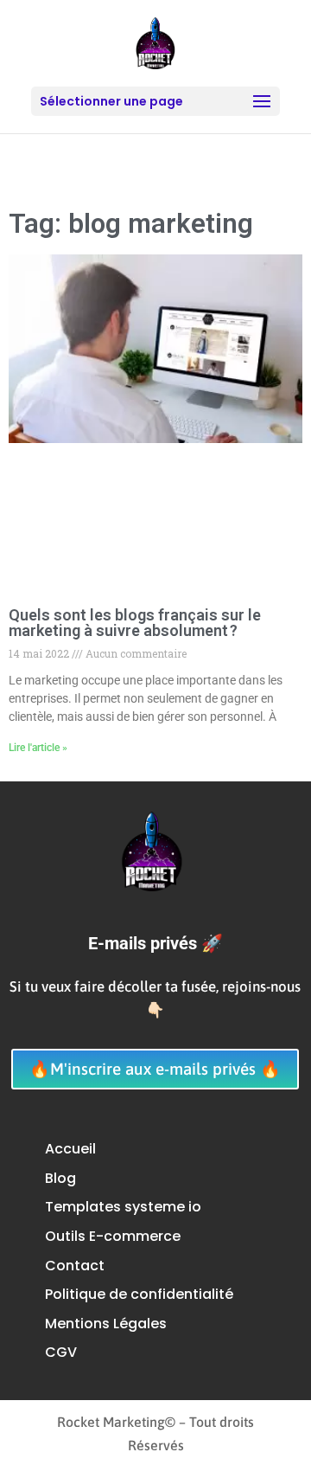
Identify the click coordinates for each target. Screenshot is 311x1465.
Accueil (70, 1149)
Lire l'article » (38, 748)
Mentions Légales (106, 1323)
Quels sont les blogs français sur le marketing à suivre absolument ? (135, 622)
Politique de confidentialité (139, 1294)
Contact (75, 1265)
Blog (60, 1178)
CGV (61, 1352)
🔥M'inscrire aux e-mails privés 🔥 (155, 1068)
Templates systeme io (123, 1207)
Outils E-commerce (113, 1236)
